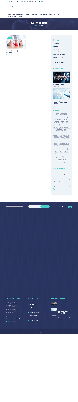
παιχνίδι (67, 138)
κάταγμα (61, 127)
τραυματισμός (59, 156)
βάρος (62, 122)
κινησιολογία (59, 130)
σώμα (61, 151)
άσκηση (57, 114)
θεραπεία (55, 127)
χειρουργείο (62, 162)
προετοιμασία (67, 140)
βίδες (67, 122)
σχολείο (56, 151)
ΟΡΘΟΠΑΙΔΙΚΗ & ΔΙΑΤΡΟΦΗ (59, 54)
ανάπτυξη (65, 119)
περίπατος (55, 140)
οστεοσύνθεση (56, 138)
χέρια (65, 159)
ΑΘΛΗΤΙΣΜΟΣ (56, 43)
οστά (61, 135)
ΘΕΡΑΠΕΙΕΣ (56, 51)
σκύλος (67, 146)
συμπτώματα (65, 148)
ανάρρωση (57, 122)
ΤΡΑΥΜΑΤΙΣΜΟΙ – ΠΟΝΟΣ (58, 62)
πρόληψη (55, 143)
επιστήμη (67, 124)
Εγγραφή (45, 206)
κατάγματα (67, 127)
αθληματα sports (64, 114)
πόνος (56, 146)
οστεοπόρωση (66, 135)
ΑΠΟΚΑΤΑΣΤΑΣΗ (57, 46)
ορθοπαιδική (65, 132)
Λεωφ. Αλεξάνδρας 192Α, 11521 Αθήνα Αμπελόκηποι (15, 318)
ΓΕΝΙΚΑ (55, 49)
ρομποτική (61, 146)
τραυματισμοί (58, 154)
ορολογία (55, 135)
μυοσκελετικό (58, 132)
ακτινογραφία (59, 119)
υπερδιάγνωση (59, 159)
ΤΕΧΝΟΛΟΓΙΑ (56, 59)
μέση (65, 130)
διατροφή (61, 124)
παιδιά (63, 138)
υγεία (65, 156)
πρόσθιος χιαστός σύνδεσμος (64, 143)
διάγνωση (56, 124)
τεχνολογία (66, 151)
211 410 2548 (10, 316)
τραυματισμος (65, 154)
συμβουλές (58, 148)
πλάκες (61, 140)
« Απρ (54, 190)
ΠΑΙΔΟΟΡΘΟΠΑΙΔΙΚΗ (57, 57)
